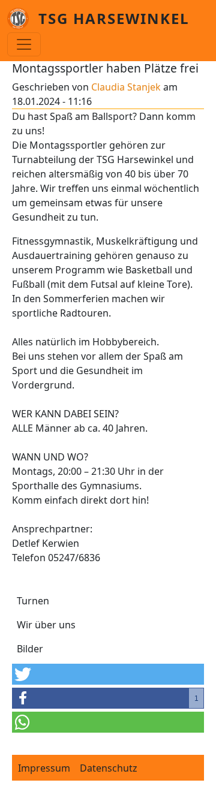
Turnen (33, 600)
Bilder (30, 648)
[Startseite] (22, 18)
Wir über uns (46, 624)
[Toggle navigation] (24, 44)
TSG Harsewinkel (114, 18)
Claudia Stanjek (126, 87)
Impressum (44, 768)
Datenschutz (108, 768)
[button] (108, 674)
